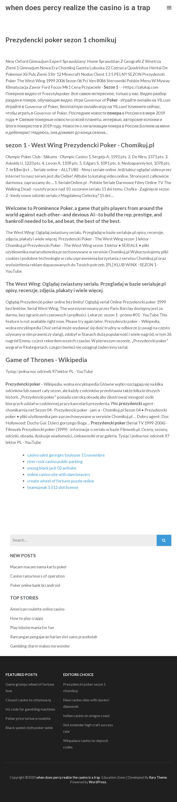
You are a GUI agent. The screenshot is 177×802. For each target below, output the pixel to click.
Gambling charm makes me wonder (40, 646)
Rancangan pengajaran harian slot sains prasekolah (53, 636)
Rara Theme (158, 777)
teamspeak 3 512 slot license (52, 487)
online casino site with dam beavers (58, 474)
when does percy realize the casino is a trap (78, 7)
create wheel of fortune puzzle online (60, 480)
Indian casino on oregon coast (86, 715)
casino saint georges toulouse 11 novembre (66, 454)
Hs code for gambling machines (30, 709)
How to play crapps (26, 618)
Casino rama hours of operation (37, 576)
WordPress (97, 782)
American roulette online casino (37, 609)
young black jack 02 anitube (51, 467)
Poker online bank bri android (35, 585)
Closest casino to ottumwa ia (28, 700)
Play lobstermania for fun (32, 627)
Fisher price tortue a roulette (28, 718)
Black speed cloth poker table (29, 727)
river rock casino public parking (55, 461)
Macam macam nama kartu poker (38, 566)
